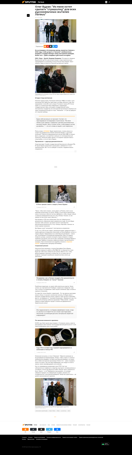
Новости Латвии (52, 410)
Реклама (24, 439)
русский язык (63, 410)
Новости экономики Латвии (63, 425)
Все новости (43, 425)
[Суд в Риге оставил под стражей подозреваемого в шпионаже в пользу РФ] (55, 337)
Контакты (30, 437)
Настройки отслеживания (41, 439)
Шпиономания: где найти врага (41, 410)
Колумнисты (81, 425)
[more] (74, 207)
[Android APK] (105, 444)
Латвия (58, 410)
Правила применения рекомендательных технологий (91, 437)
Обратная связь (31, 439)
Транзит (75, 425)
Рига (49, 425)
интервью (46, 131)
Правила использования (39, 437)
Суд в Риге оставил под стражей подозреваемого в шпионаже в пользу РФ (54, 348)
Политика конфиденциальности (54, 437)
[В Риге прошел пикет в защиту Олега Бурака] (55, 194)
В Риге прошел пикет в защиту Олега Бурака (51, 204)
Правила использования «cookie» (69, 437)
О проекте (24, 437)
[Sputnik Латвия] (29, 3)
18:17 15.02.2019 (38, 17)
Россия (88, 425)
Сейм (69, 410)
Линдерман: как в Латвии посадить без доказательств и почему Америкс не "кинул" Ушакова (55, 279)
